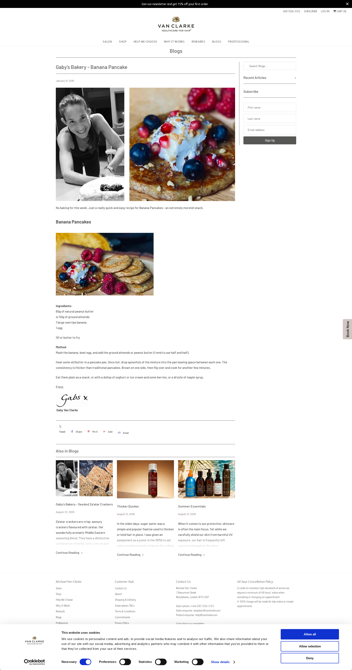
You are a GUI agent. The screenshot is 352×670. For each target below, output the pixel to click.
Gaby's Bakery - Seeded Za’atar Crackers (84, 504)
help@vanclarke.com (206, 615)
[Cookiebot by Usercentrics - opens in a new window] (34, 662)
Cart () (341, 11)
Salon (59, 588)
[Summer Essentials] (206, 479)
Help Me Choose (64, 599)
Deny (310, 658)
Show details (220, 662)
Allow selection (310, 646)
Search (118, 594)
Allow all (310, 634)
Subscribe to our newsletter (190, 623)
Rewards (60, 611)
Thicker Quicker (128, 506)
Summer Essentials (192, 506)
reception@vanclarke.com (207, 610)
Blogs (176, 51)
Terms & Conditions (125, 611)
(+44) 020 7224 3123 (202, 606)
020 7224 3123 (291, 11)
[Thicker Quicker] (145, 479)
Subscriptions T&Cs (124, 605)
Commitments (122, 617)
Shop (58, 594)
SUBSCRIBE (310, 11)
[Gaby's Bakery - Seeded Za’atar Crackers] (84, 478)
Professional (62, 623)
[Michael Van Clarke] (176, 26)
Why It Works (63, 605)
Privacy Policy (122, 623)
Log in (325, 11)
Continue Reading (68, 552)
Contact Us (120, 588)
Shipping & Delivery (125, 599)
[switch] (125, 662)
